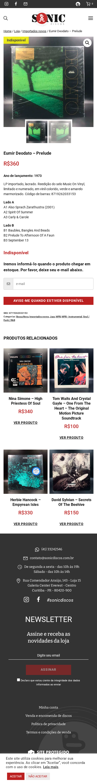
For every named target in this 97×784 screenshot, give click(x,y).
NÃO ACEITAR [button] (37, 776)
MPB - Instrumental (72, 316)
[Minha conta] (80, 3)
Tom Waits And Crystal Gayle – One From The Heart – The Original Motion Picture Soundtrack (72, 408)
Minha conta (48, 707)
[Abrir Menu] (90, 18)
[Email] (25, 4)
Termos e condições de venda (48, 732)
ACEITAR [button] (16, 776)
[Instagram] (7, 4)
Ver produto (26, 423)
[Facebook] (16, 4)
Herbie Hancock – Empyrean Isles (25, 502)
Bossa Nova (22, 316)
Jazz (52, 316)
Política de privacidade (48, 724)
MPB (58, 316)
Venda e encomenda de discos (48, 716)
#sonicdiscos (60, 600)
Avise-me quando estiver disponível (48, 301)
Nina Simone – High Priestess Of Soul (25, 401)
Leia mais (50, 767)
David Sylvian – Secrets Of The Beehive (71, 502)
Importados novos (39, 316)
